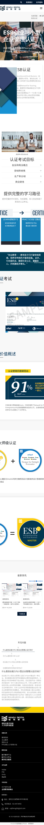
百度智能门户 (20, 823)
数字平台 (6, 757)
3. (15, 661)
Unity (4, 774)
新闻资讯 (5, 599)
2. (12, 655)
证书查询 (39, 2)
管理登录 (31, 823)
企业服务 (5, 740)
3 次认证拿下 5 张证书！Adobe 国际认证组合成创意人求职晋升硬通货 (32, 603)
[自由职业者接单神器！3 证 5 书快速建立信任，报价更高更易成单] (12, 590)
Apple (4, 777)
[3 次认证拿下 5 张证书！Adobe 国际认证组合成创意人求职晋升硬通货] (32, 590)
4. (13, 667)
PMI (3, 772)
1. (18, 649)
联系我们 (29, 2)
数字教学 (6, 755)
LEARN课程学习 (10, 219)
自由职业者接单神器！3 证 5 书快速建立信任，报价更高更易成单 (11, 603)
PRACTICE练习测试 (31, 219)
